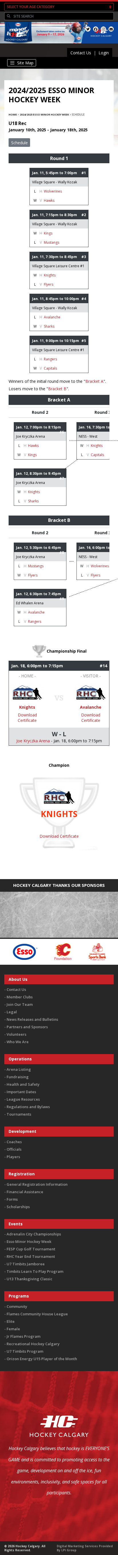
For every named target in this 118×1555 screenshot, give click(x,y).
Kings (48, 233)
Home (13, 114)
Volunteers (16, 1034)
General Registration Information (37, 1184)
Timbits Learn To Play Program (35, 1271)
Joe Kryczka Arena (30, 436)
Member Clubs (20, 996)
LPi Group (68, 1550)
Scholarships (18, 1206)
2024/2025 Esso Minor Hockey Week (44, 114)
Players (13, 1156)
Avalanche (52, 317)
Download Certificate (27, 717)
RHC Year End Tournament (31, 1256)
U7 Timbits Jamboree (26, 1263)
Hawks (49, 200)
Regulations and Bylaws (28, 1106)
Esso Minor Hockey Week (29, 1241)
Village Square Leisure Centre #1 (58, 266)
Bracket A (94, 381)
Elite (11, 1321)
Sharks (49, 326)
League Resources (23, 1099)
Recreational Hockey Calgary (33, 1343)
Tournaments (19, 1114)
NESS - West (88, 436)
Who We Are (18, 1041)
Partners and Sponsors (27, 1026)
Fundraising (18, 1076)
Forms (12, 1199)
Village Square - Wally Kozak (54, 182)
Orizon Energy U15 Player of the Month (42, 1358)
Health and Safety (23, 1084)
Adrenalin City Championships (34, 1234)
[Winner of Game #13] (90, 692)
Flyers (48, 284)
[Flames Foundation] (43, 951)
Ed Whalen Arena (30, 603)
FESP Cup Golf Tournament (31, 1249)
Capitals (50, 368)
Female (13, 1328)
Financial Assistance (25, 1191)
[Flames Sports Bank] (77, 951)
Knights (50, 275)
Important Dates (21, 1091)
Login (104, 52)
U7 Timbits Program (25, 1351)
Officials (14, 1149)
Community (17, 1306)
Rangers (50, 359)
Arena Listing (19, 1069)
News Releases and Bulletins (32, 1019)
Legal (12, 1011)
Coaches (14, 1141)
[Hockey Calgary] (17, 44)
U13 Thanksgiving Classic (29, 1278)
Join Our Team (20, 1004)
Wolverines (53, 191)
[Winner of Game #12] (27, 692)
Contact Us (80, 52)
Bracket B (57, 388)
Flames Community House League (37, 1313)
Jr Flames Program (23, 1336)
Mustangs (51, 242)
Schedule (19, 142)
